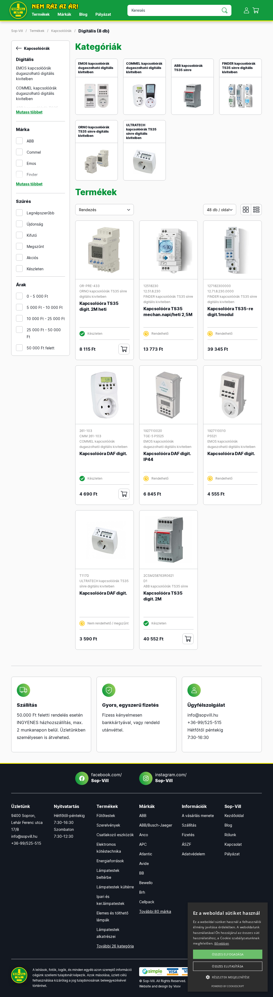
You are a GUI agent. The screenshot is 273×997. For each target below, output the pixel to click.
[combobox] (104, 209)
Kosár (255, 10)
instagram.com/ (171, 777)
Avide (144, 863)
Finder (32, 174)
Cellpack (146, 902)
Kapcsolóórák (61, 31)
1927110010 (216, 431)
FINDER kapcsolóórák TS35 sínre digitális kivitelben (238, 68)
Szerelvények (108, 825)
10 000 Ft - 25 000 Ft (46, 318)
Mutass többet (29, 112)
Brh (142, 892)
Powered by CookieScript (227, 986)
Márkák (64, 14)
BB (141, 873)
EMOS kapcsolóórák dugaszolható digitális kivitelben (35, 73)
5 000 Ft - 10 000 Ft (45, 307)
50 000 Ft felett (40, 348)
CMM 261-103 (90, 436)
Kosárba (124, 349)
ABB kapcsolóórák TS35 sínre (188, 68)
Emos (31, 163)
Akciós (32, 257)
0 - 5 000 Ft (37, 296)
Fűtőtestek (106, 815)
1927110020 (152, 431)
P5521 (212, 436)
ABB (30, 141)
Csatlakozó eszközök (115, 834)
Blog (83, 14)
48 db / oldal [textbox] (218, 209)
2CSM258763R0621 (158, 576)
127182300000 (219, 286)
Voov (177, 986)
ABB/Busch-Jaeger (155, 825)
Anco (143, 834)
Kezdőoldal (234, 815)
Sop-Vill (17, 31)
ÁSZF (186, 844)
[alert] (228, 947)
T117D (84, 576)
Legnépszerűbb (40, 213)
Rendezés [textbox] (87, 209)
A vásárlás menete (198, 815)
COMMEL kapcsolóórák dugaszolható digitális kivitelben (36, 93)
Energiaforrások (110, 861)
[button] (227, 977)
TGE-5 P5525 (153, 436)
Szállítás (189, 825)
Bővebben (221, 943)
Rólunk (230, 834)
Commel (34, 152)
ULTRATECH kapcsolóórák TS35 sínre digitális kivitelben (141, 131)
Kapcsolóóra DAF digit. (103, 453)
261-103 (85, 431)
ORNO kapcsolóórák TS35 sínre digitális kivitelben (93, 131)
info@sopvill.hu (202, 715)
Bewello (145, 882)
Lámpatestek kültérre (115, 887)
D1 (145, 581)
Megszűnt (35, 246)
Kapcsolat (233, 844)
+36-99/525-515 (204, 722)
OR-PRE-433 (89, 286)
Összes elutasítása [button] (227, 966)
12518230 (150, 286)
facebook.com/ (106, 777)
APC (143, 844)
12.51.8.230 (151, 291)
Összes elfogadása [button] (228, 954)
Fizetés (188, 834)
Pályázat (103, 14)
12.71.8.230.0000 (220, 291)
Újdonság (35, 224)
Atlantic (145, 854)
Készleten (35, 269)
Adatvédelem (193, 854)
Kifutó (32, 235)
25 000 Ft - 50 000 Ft (44, 333)
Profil (246, 10)
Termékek (41, 14)
